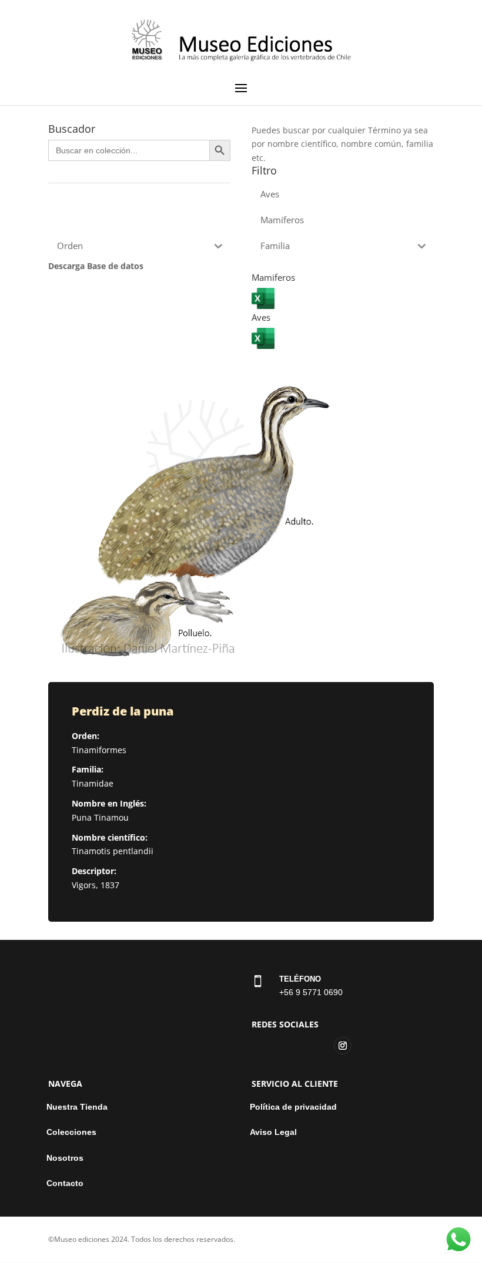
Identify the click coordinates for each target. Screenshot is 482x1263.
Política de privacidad (293, 1107)
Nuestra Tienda (77, 1107)
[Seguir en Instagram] (343, 1045)
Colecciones (71, 1132)
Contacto (64, 1183)
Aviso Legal (273, 1132)
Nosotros (64, 1158)
